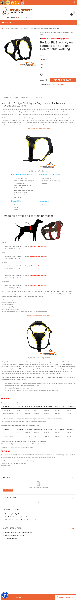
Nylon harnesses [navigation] (24, 28)
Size (41, 64)
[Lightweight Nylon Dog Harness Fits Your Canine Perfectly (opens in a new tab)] (38, 149)
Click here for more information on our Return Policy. (17, 461)
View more (8, 490)
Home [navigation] (2, 28)
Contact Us (22, 18)
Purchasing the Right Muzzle (14, 514)
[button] (73, 22)
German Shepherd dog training (14, 535)
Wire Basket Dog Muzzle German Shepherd (18, 517)
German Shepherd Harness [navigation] (12, 28)
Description (7, 97)
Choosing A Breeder (11, 538)
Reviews (39, 97)
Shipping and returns (23, 97)
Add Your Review (58, 84)
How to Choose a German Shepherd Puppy (18, 532)
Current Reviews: (45, 84)
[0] (71, 15)
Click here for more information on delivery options (17, 447)
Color (42, 56)
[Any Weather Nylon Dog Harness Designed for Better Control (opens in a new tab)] (38, 336)
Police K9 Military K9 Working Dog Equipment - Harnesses (23, 520)
